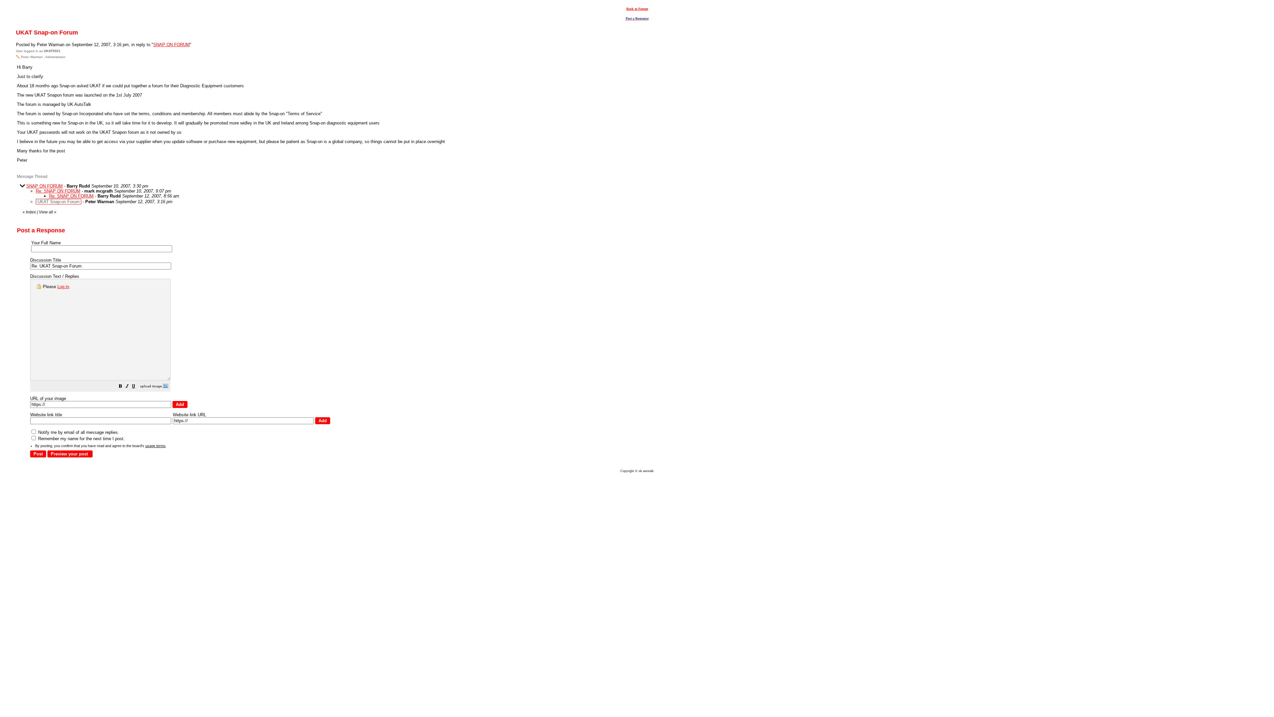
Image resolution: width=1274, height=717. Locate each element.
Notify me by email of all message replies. (78, 432)
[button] (120, 387)
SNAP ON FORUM (171, 44)
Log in (63, 286)
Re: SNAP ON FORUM (58, 191)
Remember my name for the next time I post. (81, 438)
